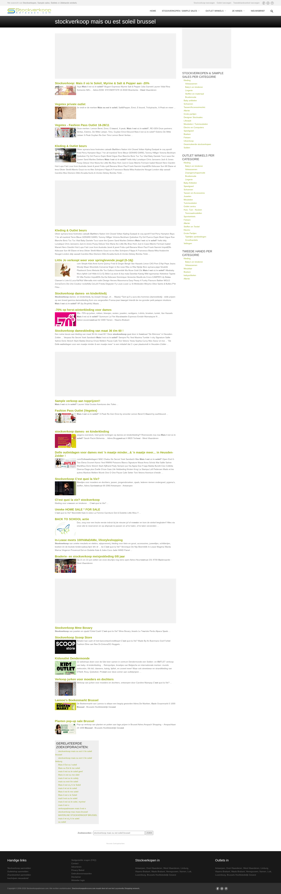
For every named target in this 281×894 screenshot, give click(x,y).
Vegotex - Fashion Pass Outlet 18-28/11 (82, 125)
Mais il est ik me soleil (68, 791)
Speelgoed (189, 131)
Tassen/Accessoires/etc (194, 107)
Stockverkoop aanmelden (19, 868)
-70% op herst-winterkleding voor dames (83, 309)
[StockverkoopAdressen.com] (29, 11)
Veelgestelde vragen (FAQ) (83, 860)
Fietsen (187, 137)
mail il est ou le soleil (67, 798)
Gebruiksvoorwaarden (81, 873)
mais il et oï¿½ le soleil (68, 818)
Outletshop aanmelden (17, 871)
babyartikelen (190, 275)
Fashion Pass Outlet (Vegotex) (76, 410)
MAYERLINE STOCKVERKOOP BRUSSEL (77, 815)
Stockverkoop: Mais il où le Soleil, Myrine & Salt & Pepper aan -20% (102, 83)
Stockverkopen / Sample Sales (179, 11)
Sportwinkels (189, 216)
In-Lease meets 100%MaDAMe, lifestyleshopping (89, 540)
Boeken (187, 134)
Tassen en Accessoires (194, 193)
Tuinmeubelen (190, 203)
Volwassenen (191, 83)
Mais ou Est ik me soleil (69, 768)
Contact (74, 863)
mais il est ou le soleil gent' (70, 771)
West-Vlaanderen (171, 868)
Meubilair (188, 268)
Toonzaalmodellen (193, 213)
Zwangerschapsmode (195, 173)
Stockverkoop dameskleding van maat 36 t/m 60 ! (89, 330)
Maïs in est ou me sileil (68, 775)
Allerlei (187, 110)
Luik (189, 871)
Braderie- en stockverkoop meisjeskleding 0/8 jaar (90, 556)
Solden (187, 147)
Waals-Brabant (158, 871)
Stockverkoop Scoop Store (73, 637)
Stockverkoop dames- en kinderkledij (81, 293)
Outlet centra (190, 206)
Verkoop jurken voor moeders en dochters (84, 679)
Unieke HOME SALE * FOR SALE (77, 509)
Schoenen (188, 104)
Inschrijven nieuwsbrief (17, 878)
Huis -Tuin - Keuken (193, 210)
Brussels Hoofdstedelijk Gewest (161, 875)
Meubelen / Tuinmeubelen (196, 124)
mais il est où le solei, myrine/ (71, 802)
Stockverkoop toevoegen (204, 3)
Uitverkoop (189, 141)
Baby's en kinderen (194, 87)
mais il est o (63, 805)
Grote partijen (190, 114)
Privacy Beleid (77, 870)
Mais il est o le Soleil (67, 795)
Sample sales (43, 3)
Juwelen (187, 196)
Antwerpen (140, 868)
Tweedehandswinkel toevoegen (246, 3)
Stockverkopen (29, 3)
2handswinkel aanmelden (19, 875)
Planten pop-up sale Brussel (74, 721)
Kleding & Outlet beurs (71, 146)
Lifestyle (187, 121)
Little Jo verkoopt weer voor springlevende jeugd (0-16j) (94, 260)
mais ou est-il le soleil (68, 781)
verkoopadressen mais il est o (72, 808)
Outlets (54, 3)
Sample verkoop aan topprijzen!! (77, 401)
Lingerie (189, 90)
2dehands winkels (68, 3)
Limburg (184, 868)
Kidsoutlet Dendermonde (72, 658)
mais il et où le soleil (67, 788)
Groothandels (191, 240)
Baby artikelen (190, 100)
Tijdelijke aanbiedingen (195, 236)
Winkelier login (78, 880)
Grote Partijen (190, 233)
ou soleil (62, 822)
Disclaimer (76, 877)
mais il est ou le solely (68, 778)
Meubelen (188, 199)
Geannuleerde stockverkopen (197, 144)
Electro (187, 230)
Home (153, 11)
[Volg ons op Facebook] (263, 3)
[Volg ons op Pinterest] (272, 3)
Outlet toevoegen (224, 3)
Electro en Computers (194, 127)
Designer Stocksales (193, 117)
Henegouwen (172, 871)
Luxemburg (140, 875)
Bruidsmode (190, 97)
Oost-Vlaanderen (154, 868)
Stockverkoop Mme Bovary (73, 627)
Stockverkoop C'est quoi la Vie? (77, 478)
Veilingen (188, 243)
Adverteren (76, 867)
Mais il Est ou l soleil (67, 765)
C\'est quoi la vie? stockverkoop (77, 499)
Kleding (187, 80)
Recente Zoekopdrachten (115, 843)
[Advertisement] (115, 56)
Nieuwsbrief (258, 11)
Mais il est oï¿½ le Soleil (69, 785)
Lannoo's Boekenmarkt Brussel (76, 700)
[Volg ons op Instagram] (268, 3)
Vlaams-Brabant (142, 871)
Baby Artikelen (190, 183)
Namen (183, 871)
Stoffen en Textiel (192, 226)
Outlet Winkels (214, 11)
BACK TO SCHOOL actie (72, 519)
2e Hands (237, 11)
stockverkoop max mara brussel (73, 812)
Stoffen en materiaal (194, 94)
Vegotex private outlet (70, 104)
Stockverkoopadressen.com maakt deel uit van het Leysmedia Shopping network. (106, 888)
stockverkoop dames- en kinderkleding (82, 431)
